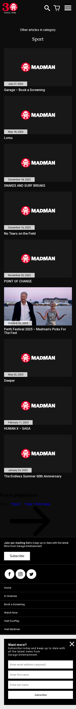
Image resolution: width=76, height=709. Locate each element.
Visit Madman (12, 629)
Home (7, 587)
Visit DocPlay (11, 620)
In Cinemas (10, 596)
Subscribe (17, 556)
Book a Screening (14, 604)
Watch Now (11, 612)
